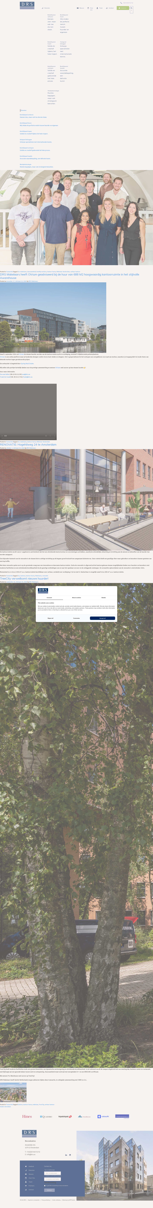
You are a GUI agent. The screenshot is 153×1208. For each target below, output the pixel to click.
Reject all (50, 618)
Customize (76, 618)
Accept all (103, 618)
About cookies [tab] (76, 597)
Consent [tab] (49, 597)
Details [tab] (104, 597)
